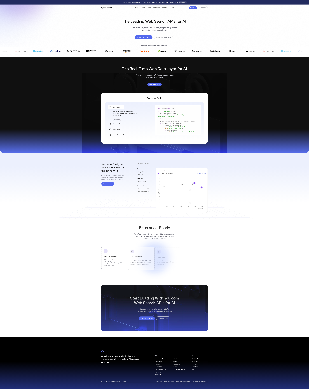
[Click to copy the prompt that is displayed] (164, 37)
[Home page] (106, 8)
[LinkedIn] (102, 363)
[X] (105, 363)
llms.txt (124, 381)
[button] (137, 8)
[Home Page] (102, 351)
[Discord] (108, 363)
